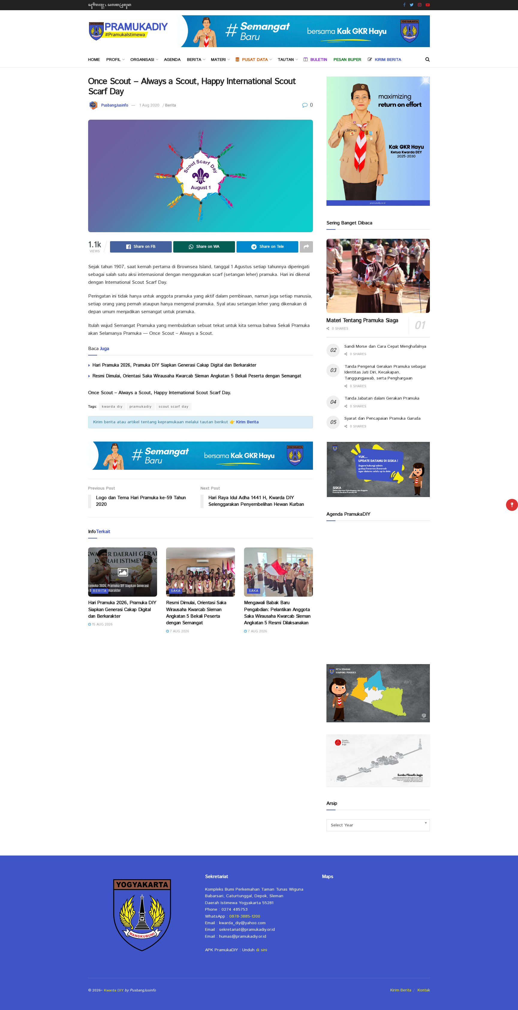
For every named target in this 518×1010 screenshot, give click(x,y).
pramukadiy (141, 406)
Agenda (172, 60)
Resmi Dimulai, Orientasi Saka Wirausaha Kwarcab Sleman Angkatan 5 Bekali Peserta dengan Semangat (196, 376)
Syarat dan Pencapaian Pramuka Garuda (382, 418)
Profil (113, 60)
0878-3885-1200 (244, 916)
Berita (194, 60)
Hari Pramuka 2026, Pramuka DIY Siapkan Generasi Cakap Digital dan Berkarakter (174, 365)
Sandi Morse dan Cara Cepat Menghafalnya (385, 346)
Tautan (286, 60)
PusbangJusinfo (114, 105)
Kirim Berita (400, 990)
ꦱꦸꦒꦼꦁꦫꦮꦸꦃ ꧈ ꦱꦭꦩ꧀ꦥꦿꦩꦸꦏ (109, 4)
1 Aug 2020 (149, 105)
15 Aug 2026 (102, 624)
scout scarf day (174, 406)
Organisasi (142, 60)
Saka (175, 591)
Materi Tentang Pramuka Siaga (362, 321)
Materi (218, 60)
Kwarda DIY (114, 990)
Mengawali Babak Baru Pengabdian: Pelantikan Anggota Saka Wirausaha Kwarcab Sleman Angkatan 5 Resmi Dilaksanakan (277, 612)
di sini (261, 950)
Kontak (424, 990)
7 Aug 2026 (179, 631)
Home (94, 60)
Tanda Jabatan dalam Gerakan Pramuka (381, 398)
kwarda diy (112, 406)
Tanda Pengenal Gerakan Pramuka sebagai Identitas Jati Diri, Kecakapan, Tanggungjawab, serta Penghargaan (384, 372)
